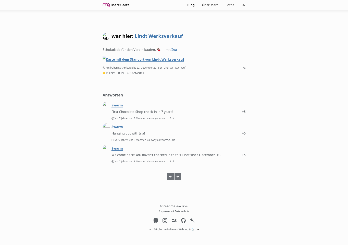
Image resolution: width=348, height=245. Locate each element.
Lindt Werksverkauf (159, 36)
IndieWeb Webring (177, 229)
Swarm (117, 105)
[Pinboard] (192, 220)
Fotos (230, 5)
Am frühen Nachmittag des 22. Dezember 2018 (132, 67)
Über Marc (210, 5)
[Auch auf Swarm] (244, 67)
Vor (131, 118)
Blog (191, 5)
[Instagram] (165, 220)
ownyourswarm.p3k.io (163, 118)
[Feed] (244, 5)
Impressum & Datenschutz (174, 211)
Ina (174, 49)
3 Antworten (137, 73)
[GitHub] (183, 220)
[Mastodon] (155, 220)
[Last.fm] (174, 220)
